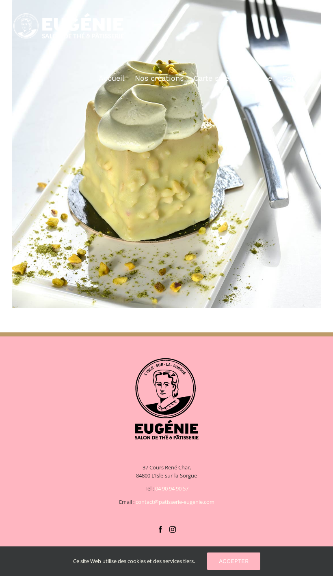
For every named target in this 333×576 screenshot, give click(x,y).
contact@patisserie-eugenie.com (175, 501)
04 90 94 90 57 (171, 488)
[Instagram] (172, 529)
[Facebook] (160, 529)
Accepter (234, 561)
